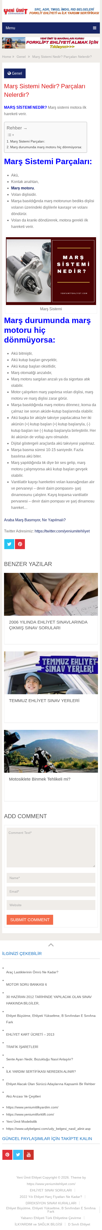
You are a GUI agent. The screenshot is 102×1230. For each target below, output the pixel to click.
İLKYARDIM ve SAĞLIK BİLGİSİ (38, 1224)
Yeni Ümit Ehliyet (29, 1177)
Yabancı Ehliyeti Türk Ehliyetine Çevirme (51, 1218)
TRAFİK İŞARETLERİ (23, 1047)
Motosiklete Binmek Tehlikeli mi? (39, 779)
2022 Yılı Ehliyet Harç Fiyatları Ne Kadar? (51, 1197)
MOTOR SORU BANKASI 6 (26, 984)
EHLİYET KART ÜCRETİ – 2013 (30, 1034)
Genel (17, 73)
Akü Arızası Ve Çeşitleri (23, 1096)
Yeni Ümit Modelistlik (21, 1121)
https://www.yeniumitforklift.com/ (30, 1114)
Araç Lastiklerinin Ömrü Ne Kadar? (32, 972)
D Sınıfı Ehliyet (79, 1224)
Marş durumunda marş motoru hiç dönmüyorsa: (46, 147)
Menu (10, 28)
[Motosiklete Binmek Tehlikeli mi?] (51, 751)
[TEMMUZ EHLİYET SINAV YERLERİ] (51, 672)
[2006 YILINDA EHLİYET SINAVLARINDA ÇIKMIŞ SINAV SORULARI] (51, 594)
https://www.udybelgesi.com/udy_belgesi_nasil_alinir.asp (48, 1129)
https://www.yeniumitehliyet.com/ (51, 1184)
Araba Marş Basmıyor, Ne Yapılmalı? (35, 520)
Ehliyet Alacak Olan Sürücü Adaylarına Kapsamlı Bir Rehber (50, 1084)
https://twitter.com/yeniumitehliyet (62, 531)
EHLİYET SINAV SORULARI (51, 1190)
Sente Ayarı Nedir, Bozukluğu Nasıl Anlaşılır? (39, 1059)
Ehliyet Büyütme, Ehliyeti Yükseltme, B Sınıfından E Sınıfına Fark (51, 1209)
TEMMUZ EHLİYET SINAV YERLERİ (44, 700)
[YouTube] (29, 1155)
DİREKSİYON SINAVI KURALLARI (51, 1203)
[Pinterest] (7, 1155)
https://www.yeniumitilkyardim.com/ (32, 1107)
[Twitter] (18, 1155)
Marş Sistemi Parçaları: (27, 141)
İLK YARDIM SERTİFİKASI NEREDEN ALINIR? (41, 1071)
